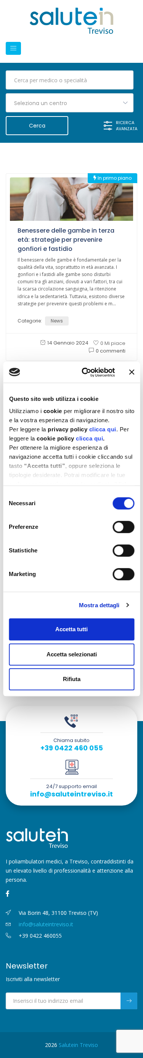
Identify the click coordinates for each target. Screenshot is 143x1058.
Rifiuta (71, 679)
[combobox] (69, 102)
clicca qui (102, 429)
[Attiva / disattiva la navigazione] (13, 48)
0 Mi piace (112, 343)
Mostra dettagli (99, 605)
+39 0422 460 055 (71, 748)
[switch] (123, 527)
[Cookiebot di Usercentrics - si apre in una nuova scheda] (85, 372)
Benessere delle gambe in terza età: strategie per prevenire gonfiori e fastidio (66, 239)
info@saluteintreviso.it (71, 794)
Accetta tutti (71, 629)
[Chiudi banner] (131, 372)
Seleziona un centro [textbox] (40, 103)
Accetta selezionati (72, 654)
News (57, 321)
